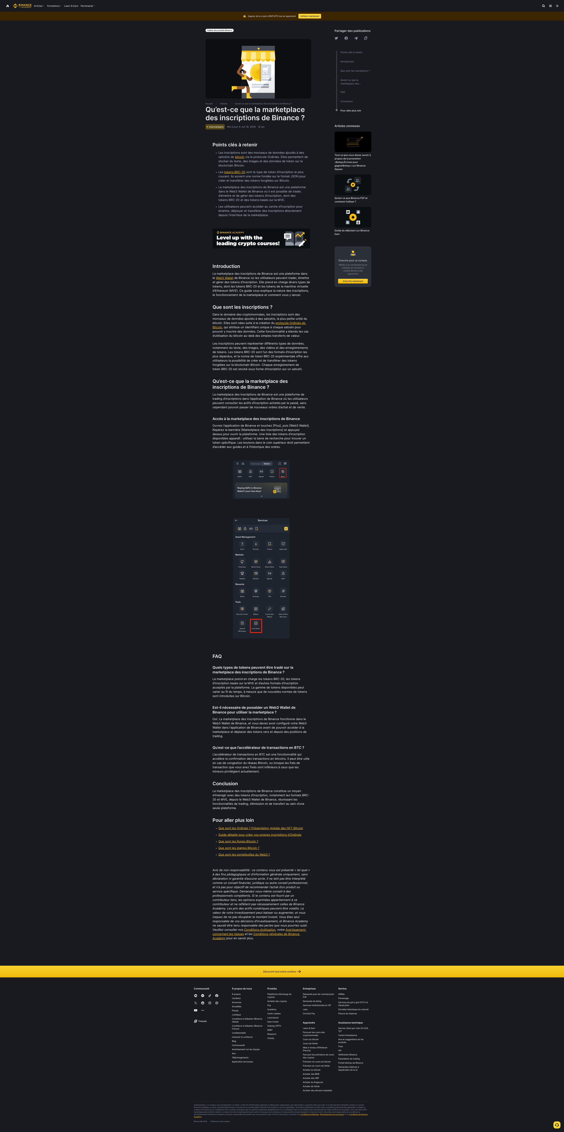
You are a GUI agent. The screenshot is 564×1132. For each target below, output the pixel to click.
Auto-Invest (272, 1021)
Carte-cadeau (274, 1013)
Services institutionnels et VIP (317, 1005)
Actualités (236, 1006)
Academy (271, 1009)
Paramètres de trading (349, 1058)
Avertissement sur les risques (246, 1049)
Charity (270, 1038)
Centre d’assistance (347, 1035)
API (339, 1050)
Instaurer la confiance (242, 1037)
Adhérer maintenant (309, 16)
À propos (236, 994)
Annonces (236, 1002)
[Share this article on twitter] (336, 38)
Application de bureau (242, 1061)
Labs (305, 1009)
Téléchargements (240, 1057)
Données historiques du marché (353, 1009)
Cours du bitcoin (311, 1039)
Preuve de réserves (347, 1013)
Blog (234, 1041)
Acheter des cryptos (277, 1001)
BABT (270, 1030)
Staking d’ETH (274, 1026)
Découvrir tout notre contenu (279, 971)
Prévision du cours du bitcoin (317, 1061)
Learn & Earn (309, 1028)
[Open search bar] (542, 6)
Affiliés (341, 994)
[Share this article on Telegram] (356, 38)
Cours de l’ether (310, 1043)
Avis (234, 1053)
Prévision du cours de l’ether (316, 1065)
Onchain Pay (309, 1013)
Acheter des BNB (311, 1074)
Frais (340, 1046)
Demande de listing (312, 1001)
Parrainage (343, 998)
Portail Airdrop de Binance (350, 1063)
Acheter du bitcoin (311, 1070)
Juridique (236, 1014)
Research (271, 1034)
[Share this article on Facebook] (346, 38)
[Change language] (550, 6)
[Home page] (22, 6)
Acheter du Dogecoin (313, 1082)
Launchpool (272, 1017)
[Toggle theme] (557, 6)
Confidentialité (239, 1033)
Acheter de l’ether (311, 1086)
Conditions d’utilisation (310, 1114)
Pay (269, 1005)
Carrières (236, 998)
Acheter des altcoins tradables (317, 1090)
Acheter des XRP (311, 1078)
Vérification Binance (347, 1054)
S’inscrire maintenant (353, 281)
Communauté (238, 1045)
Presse (235, 1010)
